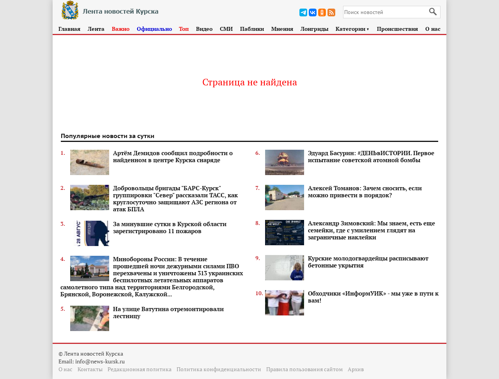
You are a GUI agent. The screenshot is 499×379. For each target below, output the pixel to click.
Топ (184, 28)
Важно (120, 28)
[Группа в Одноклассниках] (322, 12)
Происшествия (397, 28)
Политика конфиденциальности (219, 369)
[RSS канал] (331, 12)
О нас (433, 28)
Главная (69, 28)
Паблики (252, 28)
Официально (154, 28)
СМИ (226, 28)
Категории (353, 28)
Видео (204, 28)
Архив (356, 369)
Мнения (282, 28)
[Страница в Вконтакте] (313, 12)
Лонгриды (315, 28)
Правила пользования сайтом (304, 369)
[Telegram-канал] (303, 12)
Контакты (90, 369)
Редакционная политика (140, 369)
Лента (96, 28)
